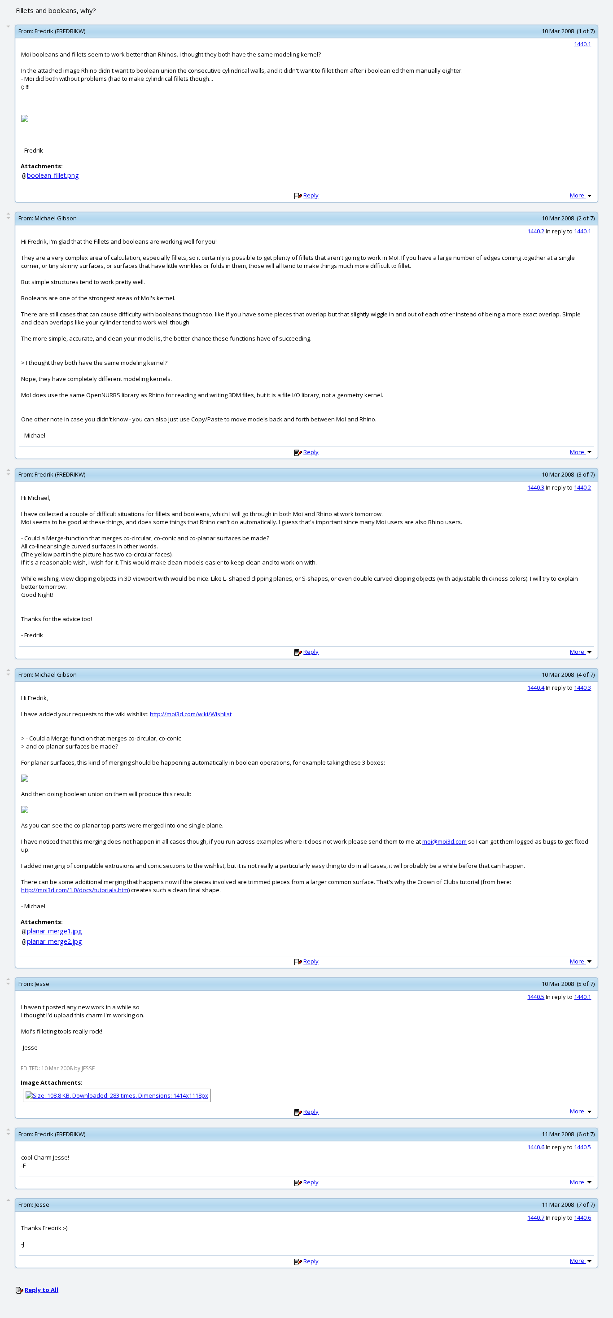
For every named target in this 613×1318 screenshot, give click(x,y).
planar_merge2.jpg (54, 941)
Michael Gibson (56, 218)
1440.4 (535, 687)
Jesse (42, 984)
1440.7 (535, 1217)
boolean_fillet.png (53, 175)
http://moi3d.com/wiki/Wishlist (191, 714)
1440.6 (535, 1147)
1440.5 (535, 997)
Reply (311, 195)
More (578, 195)
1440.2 (535, 231)
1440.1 (582, 44)
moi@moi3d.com (444, 841)
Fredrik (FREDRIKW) (60, 31)
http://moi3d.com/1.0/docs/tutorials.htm (74, 890)
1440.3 (535, 487)
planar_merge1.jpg (54, 931)
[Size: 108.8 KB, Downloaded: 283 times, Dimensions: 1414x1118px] (117, 1095)
